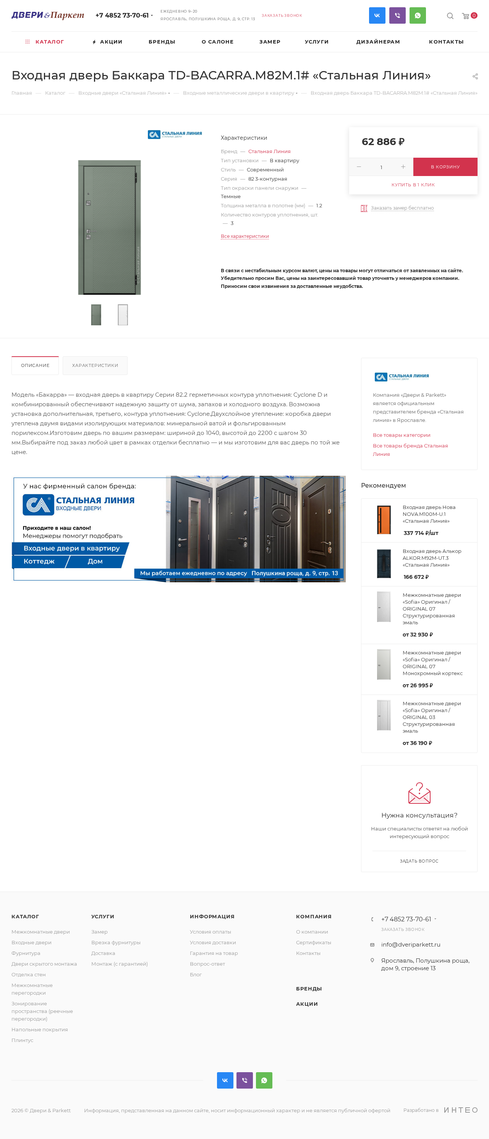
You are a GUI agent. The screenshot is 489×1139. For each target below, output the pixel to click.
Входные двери (31, 942)
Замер (99, 932)
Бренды (309, 989)
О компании (312, 932)
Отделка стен (28, 974)
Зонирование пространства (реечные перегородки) (42, 1011)
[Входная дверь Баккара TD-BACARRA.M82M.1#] (109, 223)
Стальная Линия (269, 151)
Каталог (25, 916)
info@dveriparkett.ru (410, 944)
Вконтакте (377, 15)
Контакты (308, 953)
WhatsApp (418, 15)
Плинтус (22, 1040)
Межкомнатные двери (40, 932)
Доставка (103, 953)
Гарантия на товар (214, 953)
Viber (397, 15)
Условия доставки (213, 942)
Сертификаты (313, 942)
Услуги (103, 916)
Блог (196, 974)
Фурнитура (25, 953)
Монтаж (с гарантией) (119, 964)
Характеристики (95, 365)
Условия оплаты (210, 932)
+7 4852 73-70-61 (122, 15)
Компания (314, 916)
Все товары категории (402, 435)
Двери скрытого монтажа (44, 964)
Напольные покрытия (39, 1029)
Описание (35, 365)
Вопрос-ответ (207, 964)
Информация (212, 916)
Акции (307, 1004)
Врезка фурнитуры (116, 942)
